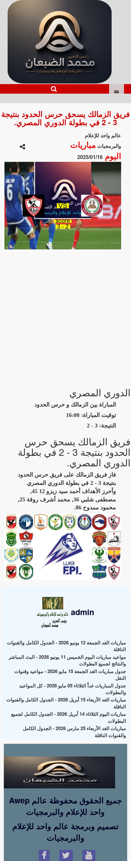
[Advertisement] (65, 315)
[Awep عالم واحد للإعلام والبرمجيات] (59, 766)
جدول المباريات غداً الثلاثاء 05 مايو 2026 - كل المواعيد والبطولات (72, 689)
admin (81, 612)
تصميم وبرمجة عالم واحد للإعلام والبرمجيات (65, 831)
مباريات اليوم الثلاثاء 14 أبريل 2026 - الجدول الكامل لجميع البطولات (68, 717)
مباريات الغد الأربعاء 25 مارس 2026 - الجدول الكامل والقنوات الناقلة (74, 731)
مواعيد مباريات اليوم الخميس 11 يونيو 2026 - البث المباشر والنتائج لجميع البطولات (67, 660)
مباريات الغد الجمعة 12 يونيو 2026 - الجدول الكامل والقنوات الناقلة (66, 646)
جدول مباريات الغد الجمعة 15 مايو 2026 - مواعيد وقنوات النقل (70, 674)
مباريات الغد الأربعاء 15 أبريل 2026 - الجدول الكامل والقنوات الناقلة (66, 703)
